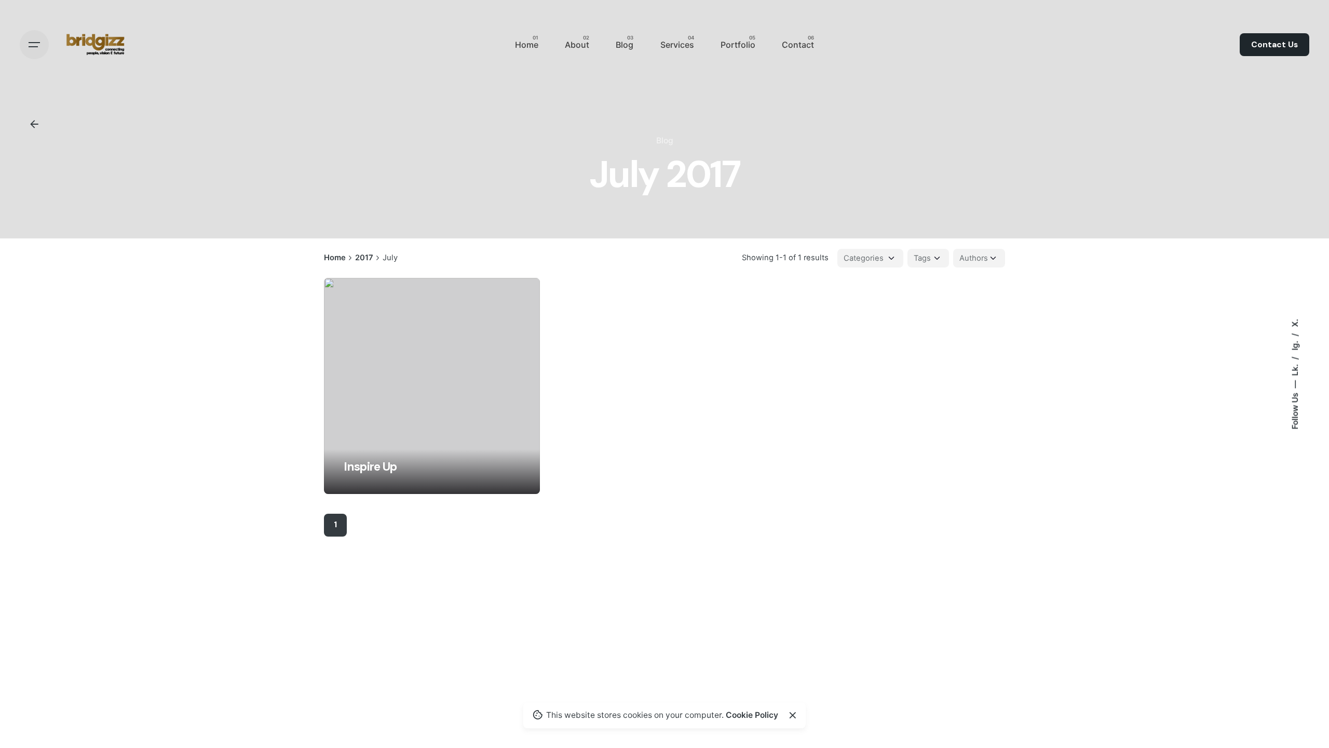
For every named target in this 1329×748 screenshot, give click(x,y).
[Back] (34, 124)
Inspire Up (370, 466)
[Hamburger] (34, 44)
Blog (664, 140)
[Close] (792, 715)
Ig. (1294, 345)
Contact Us (1274, 44)
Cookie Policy (752, 715)
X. (1294, 323)
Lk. (1294, 369)
